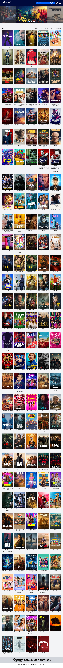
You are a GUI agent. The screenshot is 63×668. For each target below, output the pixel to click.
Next (59, 14)
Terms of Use (26, 664)
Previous (4, 15)
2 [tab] (30, 21)
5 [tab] (34, 21)
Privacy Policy (34, 664)
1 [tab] (28, 21)
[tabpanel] (31, 14)
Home (19, 664)
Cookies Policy (42, 664)
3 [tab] (31, 21)
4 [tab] (33, 21)
